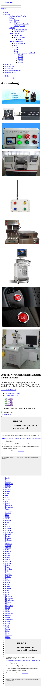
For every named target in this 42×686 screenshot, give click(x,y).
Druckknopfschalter (16, 41)
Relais (11, 18)
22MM (20, 61)
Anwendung (9, 66)
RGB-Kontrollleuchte (21, 24)
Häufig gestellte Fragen (13, 70)
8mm (15, 45)
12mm (20, 39)
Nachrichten (9, 68)
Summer (12, 28)
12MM (20, 55)
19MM (20, 59)
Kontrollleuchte (14, 22)
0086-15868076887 (12, 395)
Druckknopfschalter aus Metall (24, 53)
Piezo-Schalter (14, 20)
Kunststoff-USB (19, 37)
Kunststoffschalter (20, 43)
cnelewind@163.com (12, 393)
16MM (20, 57)
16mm (16, 49)
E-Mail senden (6, 414)
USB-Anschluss (14, 33)
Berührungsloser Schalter (18, 16)
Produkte (8, 14)
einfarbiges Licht (19, 26)
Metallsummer (18, 31)
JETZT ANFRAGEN (8, 390)
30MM (20, 62)
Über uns (8, 64)
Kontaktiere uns (10, 72)
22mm (16, 51)
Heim (7, 12)
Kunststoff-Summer (20, 30)
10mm (16, 47)
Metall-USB (18, 35)
